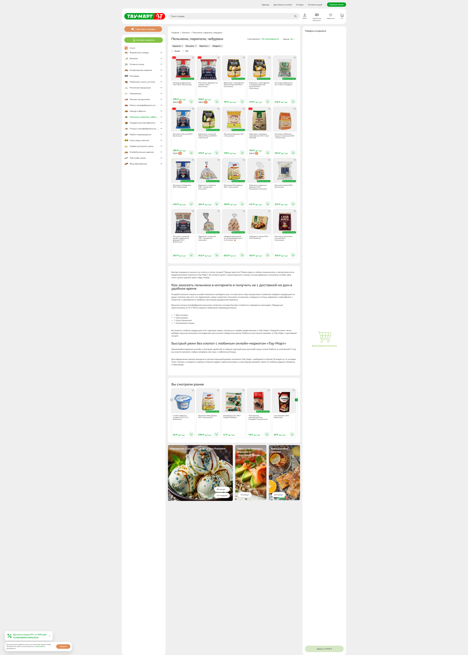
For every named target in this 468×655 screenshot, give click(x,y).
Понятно (63, 646)
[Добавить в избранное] (193, 57)
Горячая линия (337, 4)
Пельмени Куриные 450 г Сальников (234, 135)
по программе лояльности (26, 637)
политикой (39, 646)
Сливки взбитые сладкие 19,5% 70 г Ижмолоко (181, 417)
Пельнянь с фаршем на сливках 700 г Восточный (208, 84)
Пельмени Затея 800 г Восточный (284, 186)
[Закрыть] (50, 636)
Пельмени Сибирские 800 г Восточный (182, 186)
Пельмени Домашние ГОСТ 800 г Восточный (182, 84)
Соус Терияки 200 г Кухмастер (282, 416)
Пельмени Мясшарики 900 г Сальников (233, 186)
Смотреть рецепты (145, 40)
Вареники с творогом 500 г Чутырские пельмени (207, 187)
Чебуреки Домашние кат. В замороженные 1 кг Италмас (233, 238)
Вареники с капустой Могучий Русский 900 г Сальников (207, 136)
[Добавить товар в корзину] (191, 101)
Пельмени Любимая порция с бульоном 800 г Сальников (284, 136)
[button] (143, 52)
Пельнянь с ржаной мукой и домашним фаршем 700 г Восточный (181, 239)
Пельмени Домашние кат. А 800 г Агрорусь (283, 84)
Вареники (178, 46)
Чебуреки (217, 46)
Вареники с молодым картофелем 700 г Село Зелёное (259, 136)
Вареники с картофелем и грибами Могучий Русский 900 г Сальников (259, 85)
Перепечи (204, 46)
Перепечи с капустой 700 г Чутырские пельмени (207, 238)
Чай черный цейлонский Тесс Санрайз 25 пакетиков (258, 417)
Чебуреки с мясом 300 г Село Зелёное (259, 237)
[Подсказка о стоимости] (235, 240)
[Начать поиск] (295, 16)
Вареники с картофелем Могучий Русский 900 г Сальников (234, 84)
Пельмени (191, 46)
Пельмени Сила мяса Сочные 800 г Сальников (283, 238)
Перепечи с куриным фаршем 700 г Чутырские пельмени (258, 187)
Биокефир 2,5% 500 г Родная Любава (232, 416)
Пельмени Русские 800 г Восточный (183, 135)
